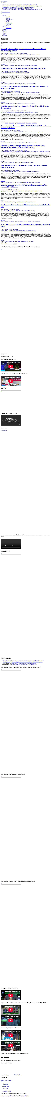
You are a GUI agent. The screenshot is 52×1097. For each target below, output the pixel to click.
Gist (4, 34)
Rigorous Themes (24, 1095)
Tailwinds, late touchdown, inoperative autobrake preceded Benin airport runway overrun (22, 6)
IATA (26, 241)
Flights (4, 33)
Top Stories (11, 65)
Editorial (5, 35)
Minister (19, 103)
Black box (23, 83)
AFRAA (23, 241)
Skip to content (4, 1)
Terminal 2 (30, 221)
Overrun (27, 65)
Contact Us (5, 1088)
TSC (26, 103)
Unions (27, 142)
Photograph (8, 24)
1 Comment (34, 123)
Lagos (26, 162)
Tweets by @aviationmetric (6, 1080)
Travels (7, 21)
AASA (18, 241)
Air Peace (19, 123)
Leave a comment (33, 65)
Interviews (5, 29)
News (4, 15)
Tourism (7, 20)
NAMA (19, 202)
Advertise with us (7, 1091)
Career (4, 30)
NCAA (23, 142)
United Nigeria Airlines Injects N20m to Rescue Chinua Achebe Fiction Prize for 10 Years (22, 9)
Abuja (18, 162)
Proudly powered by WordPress (7, 1095)
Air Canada (19, 182)
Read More (3, 64)
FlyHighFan (5, 660)
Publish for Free (17, 1074)
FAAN (23, 123)
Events (4, 31)
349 (5, 242)
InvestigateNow (6, 662)
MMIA (25, 221)
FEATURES (8, 28)
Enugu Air (19, 65)
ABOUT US (6, 1086)
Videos (7, 25)
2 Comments (30, 241)
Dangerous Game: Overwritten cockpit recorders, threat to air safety (17, 8)
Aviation (8, 16)
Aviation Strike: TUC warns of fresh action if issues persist (23, 663)
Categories (3, 356)
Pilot (27, 83)
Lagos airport (28, 123)
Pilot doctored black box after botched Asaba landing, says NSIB (23, 68)
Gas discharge (20, 221)
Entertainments (9, 23)
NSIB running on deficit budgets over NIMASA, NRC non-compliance (18, 7)
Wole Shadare (24, 53)
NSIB (23, 65)
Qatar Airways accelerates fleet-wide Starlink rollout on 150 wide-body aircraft (20, 4)
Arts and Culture (9, 19)
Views (4, 26)
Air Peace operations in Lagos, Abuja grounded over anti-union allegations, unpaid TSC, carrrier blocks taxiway (23, 146)
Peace (22, 103)
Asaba (18, 83)
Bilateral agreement (27, 182)
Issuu (7, 1074)
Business (8, 18)
